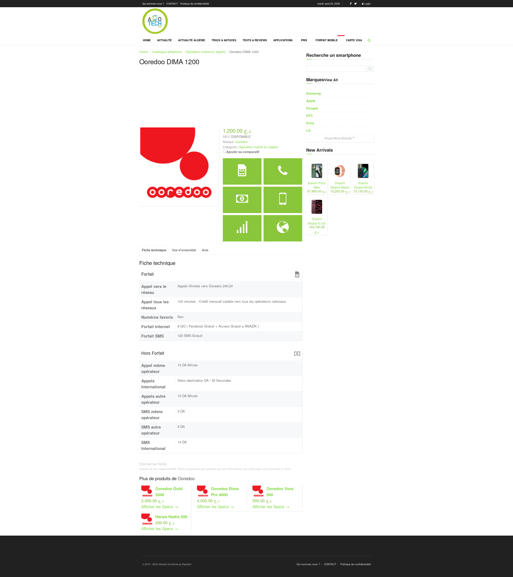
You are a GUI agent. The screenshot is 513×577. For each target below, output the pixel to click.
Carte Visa (354, 40)
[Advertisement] (220, 98)
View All (331, 79)
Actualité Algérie (191, 40)
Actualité (164, 40)
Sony (310, 123)
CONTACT (172, 3)
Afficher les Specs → (159, 506)
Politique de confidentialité (194, 3)
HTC (309, 115)
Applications (283, 40)
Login (367, 3)
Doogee (312, 108)
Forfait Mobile (329, 38)
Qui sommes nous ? (153, 3)
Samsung (313, 93)
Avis (205, 250)
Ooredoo (186, 478)
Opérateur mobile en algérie (258, 147)
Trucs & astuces (224, 40)
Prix (304, 40)
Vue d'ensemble (184, 250)
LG (308, 130)
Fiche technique (154, 250)
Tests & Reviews (255, 40)
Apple (310, 100)
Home (147, 40)
